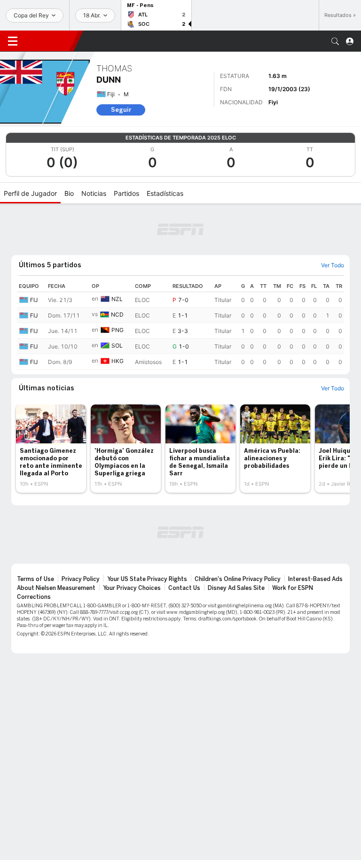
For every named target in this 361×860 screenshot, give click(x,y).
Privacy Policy (81, 579)
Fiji (111, 94)
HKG (117, 360)
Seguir (121, 109)
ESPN (49, 41)
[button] (335, 41)
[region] (180, 325)
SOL (117, 345)
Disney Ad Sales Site (236, 588)
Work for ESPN (292, 588)
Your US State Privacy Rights (147, 579)
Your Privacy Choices (132, 588)
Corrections (34, 597)
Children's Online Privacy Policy (238, 579)
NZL (117, 298)
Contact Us (184, 588)
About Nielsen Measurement (56, 588)
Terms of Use (35, 579)
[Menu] (12, 41)
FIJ (34, 299)
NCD (117, 314)
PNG (117, 329)
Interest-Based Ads (315, 579)
